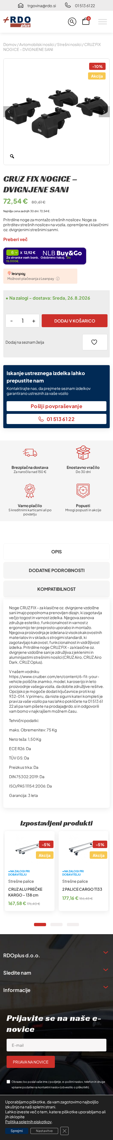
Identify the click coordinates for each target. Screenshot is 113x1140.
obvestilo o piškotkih (74, 1087)
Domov (9, 44)
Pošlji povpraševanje (56, 406)
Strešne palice (21, 881)
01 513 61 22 (85, 5)
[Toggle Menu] (102, 21)
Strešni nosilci (69, 44)
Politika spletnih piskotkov (28, 1121)
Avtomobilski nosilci (36, 44)
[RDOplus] (17, 21)
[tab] (56, 551)
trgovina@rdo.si (41, 5)
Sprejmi (17, 1131)
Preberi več (15, 239)
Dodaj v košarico (74, 320)
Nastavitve (44, 1131)
